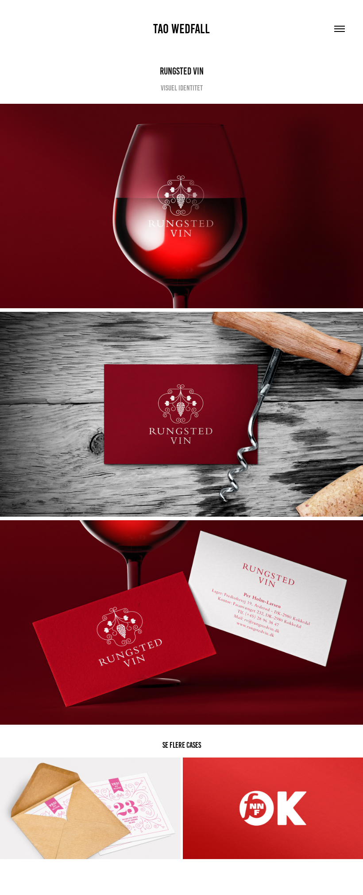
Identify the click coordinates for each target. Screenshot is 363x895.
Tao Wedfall (181, 29)
